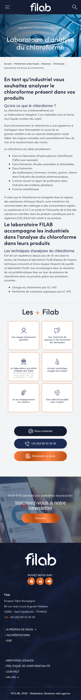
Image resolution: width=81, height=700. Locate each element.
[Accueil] (40, 7)
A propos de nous (20, 629)
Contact (13, 671)
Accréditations (18, 635)
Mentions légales (20, 660)
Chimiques (58, 63)
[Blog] (31, 581)
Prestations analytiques (26, 63)
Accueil (8, 63)
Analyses (46, 63)
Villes (11, 677)
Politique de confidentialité (28, 666)
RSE (9, 640)
